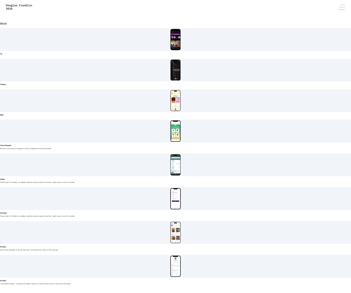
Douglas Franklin (19, 5)
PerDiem (3, 247)
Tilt (1, 54)
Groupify (3, 280)
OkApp (2, 179)
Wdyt (1, 115)
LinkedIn (341, 9)
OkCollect (3, 213)
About (343, 5)
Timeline (3, 84)
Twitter (342, 7)
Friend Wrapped (5, 145)
